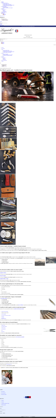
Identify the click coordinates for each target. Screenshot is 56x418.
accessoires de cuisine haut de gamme (6, 315)
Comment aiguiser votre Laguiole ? (7, 4)
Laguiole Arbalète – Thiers (4, 278)
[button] (1, 21)
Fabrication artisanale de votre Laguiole (8, 54)
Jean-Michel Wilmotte (4, 326)
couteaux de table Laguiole (5, 311)
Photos (4, 10)
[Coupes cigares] (8, 220)
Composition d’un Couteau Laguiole (7, 5)
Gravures (3, 8)
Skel (2, 330)
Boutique (3, 2)
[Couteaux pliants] (8, 126)
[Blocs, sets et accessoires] (8, 149)
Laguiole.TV (3, 57)
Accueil (2, 1)
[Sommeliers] (8, 173)
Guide (2, 49)
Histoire (2, 53)
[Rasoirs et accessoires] (8, 244)
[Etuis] (8, 197)
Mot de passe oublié (4, 394)
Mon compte (3, 391)
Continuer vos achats (4, 65)
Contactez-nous (3, 12)
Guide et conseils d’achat (6, 3)
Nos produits (3, 48)
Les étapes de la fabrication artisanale (7, 55)
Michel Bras (3, 331)
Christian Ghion (3, 327)
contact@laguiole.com (9, 364)
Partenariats (4, 11)
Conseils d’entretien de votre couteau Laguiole (8, 51)
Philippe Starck (3, 325)
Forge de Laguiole (3, 275)
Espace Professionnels (4, 60)
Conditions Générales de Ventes (5, 403)
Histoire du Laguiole (4, 6)
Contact (2, 61)
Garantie (3, 400)
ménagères (3, 316)
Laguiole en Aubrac (3, 272)
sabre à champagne (4, 318)
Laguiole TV (3, 9)
